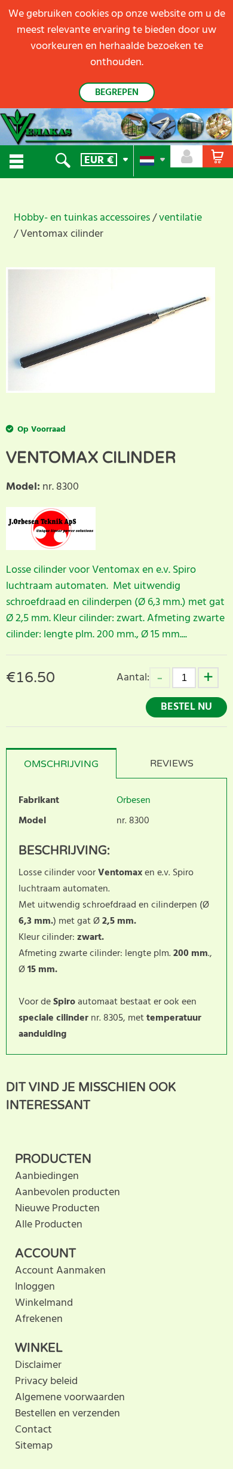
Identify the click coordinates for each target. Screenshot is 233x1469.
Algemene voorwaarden (70, 1397)
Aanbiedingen (47, 1176)
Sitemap (34, 1446)
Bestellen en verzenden (67, 1413)
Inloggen (35, 1287)
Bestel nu (186, 707)
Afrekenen (39, 1319)
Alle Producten (48, 1224)
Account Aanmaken (60, 1270)
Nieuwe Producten (57, 1208)
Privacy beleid (46, 1381)
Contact (33, 1430)
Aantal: (132, 677)
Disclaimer (38, 1365)
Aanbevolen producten (67, 1192)
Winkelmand (44, 1303)
